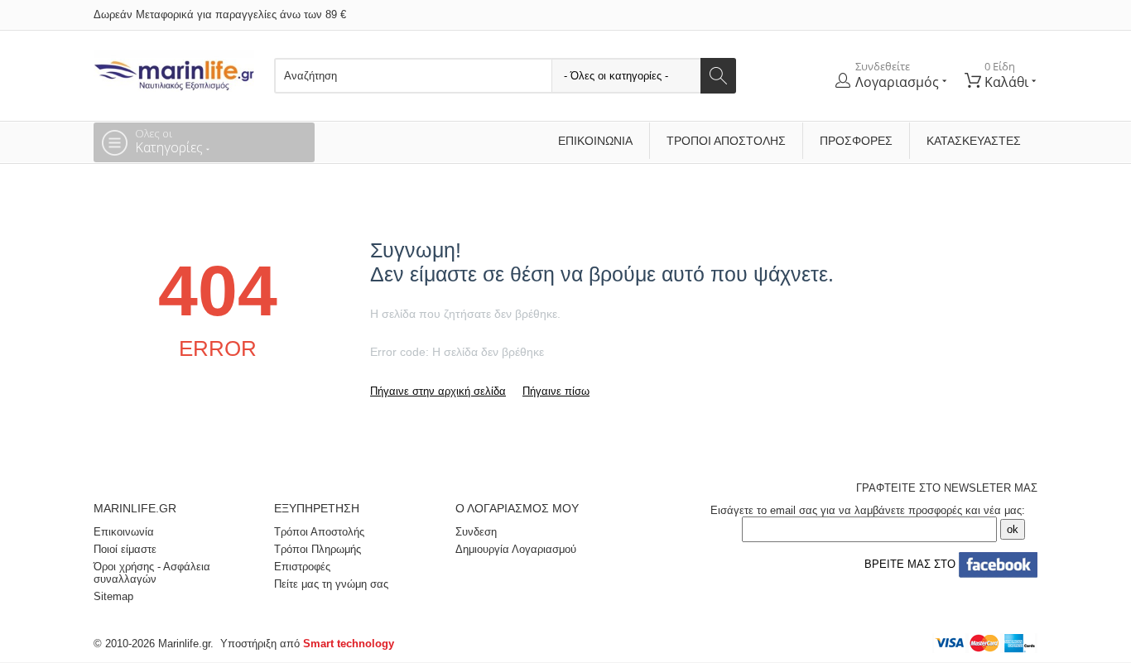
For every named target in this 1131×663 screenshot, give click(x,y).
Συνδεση (476, 532)
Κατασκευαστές (973, 140)
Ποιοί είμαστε (125, 549)
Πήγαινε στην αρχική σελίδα (438, 391)
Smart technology (348, 643)
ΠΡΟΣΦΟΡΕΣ (856, 140)
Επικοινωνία (595, 140)
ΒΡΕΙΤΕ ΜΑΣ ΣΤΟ (908, 564)
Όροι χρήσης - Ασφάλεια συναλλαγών (152, 572)
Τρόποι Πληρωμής (317, 549)
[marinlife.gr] (174, 71)
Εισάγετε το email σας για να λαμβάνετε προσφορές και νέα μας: (867, 510)
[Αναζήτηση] (718, 76)
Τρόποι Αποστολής (726, 140)
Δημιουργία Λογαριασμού (515, 549)
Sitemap (113, 596)
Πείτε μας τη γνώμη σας (331, 584)
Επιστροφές (302, 566)
